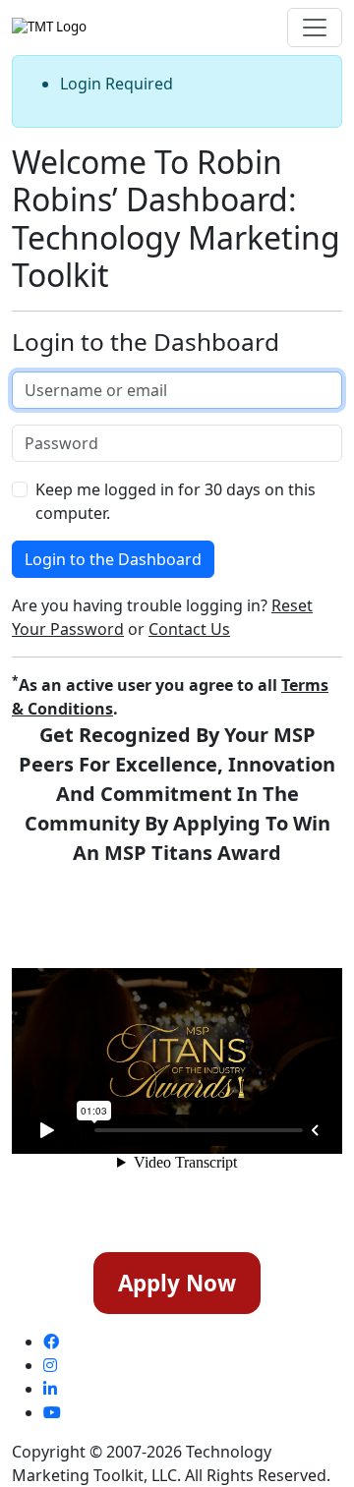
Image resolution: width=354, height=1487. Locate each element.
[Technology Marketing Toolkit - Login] (49, 27)
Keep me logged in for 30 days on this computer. (175, 501)
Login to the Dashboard (113, 559)
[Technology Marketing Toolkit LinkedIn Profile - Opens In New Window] (50, 1389)
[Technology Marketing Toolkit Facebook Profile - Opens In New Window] (51, 1341)
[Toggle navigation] (314, 27)
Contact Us (189, 629)
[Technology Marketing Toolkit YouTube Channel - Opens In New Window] (52, 1412)
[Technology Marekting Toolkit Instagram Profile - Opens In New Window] (50, 1365)
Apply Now (177, 1283)
